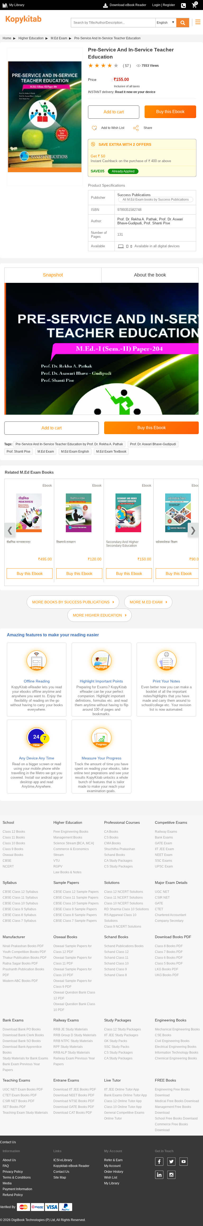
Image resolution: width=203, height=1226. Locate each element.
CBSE (7, 860)
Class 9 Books (13, 849)
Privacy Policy (13, 1172)
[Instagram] (171, 1175)
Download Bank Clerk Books (23, 1035)
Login (156, 5)
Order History (113, 1172)
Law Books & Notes (67, 872)
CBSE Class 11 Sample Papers (75, 897)
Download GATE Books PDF (73, 1107)
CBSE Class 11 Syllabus (20, 897)
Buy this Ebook (30, 573)
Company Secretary (169, 921)
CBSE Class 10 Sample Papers (76, 903)
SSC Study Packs (116, 1047)
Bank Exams (164, 837)
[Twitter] (171, 1162)
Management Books (67, 837)
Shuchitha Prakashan (119, 849)
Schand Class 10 (116, 963)
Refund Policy (13, 1195)
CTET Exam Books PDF (20, 1095)
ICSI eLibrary (62, 1160)
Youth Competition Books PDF (24, 952)
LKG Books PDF (166, 969)
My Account (112, 1166)
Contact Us (8, 1142)
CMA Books (112, 843)
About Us (9, 1160)
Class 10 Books (14, 843)
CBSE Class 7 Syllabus (19, 921)
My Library (111, 1183)
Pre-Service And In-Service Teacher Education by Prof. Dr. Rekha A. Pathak (69, 444)
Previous (9, 530)
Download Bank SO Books (22, 1041)
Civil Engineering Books (172, 1041)
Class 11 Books (14, 837)
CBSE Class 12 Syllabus (20, 892)
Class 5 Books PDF (169, 963)
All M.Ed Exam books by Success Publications (156, 199)
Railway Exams (166, 832)
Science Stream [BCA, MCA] (73, 843)
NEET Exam (163, 855)
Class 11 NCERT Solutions (123, 897)
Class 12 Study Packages (122, 1029)
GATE (159, 903)
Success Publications (134, 195)
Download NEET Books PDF (73, 1095)
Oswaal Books (13, 855)
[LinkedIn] (159, 1175)
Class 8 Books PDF (169, 946)
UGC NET (162, 892)
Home (7, 38)
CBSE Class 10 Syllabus (20, 903)
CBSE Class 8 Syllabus (19, 915)
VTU (56, 860)
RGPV (57, 866)
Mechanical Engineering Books (177, 1029)
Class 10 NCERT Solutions (123, 903)
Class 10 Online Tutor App (123, 1107)
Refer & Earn (113, 1160)
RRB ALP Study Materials (71, 1052)
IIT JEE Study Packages (121, 1035)
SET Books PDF (14, 1107)
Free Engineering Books (70, 832)
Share (148, 128)
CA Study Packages (118, 860)
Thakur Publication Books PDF (25, 958)
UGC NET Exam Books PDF (23, 1089)
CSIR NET (162, 897)
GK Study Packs (115, 1041)
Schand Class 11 (116, 958)
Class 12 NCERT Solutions (123, 892)
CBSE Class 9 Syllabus (19, 909)
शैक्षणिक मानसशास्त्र (18, 542)
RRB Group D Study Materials (74, 1035)
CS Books (111, 837)
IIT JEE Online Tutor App (121, 1089)
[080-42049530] (183, 5)
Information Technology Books (176, 1052)
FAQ (6, 1166)
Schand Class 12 (116, 952)
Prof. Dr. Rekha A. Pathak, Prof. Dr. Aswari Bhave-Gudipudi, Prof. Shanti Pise (150, 221)
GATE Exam (163, 843)
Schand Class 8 (115, 975)
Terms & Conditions (17, 1177)
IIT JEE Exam (164, 849)
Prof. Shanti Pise (18, 451)
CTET (159, 909)
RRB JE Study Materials (70, 1029)
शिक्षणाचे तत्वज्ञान (66, 542)
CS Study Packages (118, 866)
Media (7, 1183)
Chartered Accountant (170, 915)
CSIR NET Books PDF (18, 1101)
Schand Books (114, 855)
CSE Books (163, 1035)
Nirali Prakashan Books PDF (23, 946)
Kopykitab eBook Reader (71, 1166)
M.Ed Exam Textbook (111, 451)
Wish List (110, 1177)
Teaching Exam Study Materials (25, 1112)
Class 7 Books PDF (169, 952)
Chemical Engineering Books (176, 1058)
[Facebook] (159, 1162)
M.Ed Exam (59, 38)
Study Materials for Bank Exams (25, 1058)
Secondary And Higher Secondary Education (122, 543)
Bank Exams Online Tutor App (125, 1095)
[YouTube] (183, 1162)
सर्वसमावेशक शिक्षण (166, 542)
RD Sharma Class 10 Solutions (126, 909)
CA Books (111, 832)
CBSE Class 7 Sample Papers (75, 921)
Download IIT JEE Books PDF (74, 1089)
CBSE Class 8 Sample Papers (75, 915)
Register (169, 5)
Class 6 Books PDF (169, 958)
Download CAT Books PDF (72, 1112)
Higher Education (31, 38)
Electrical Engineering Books (175, 1047)
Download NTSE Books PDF (73, 1101)
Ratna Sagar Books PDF (20, 963)
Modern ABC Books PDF (20, 981)
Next (193, 530)
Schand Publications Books (124, 946)
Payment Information (17, 1189)
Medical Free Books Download (177, 1101)
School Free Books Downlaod (176, 1118)
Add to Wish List (112, 128)
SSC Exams (163, 860)
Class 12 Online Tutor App (123, 1101)
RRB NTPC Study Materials (73, 1041)
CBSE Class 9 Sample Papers (75, 909)
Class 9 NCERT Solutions (122, 926)
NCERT (8, 866)
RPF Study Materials (68, 1047)
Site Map (59, 1177)
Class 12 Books (14, 832)
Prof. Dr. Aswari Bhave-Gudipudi (153, 444)
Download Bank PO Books (22, 1029)
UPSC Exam (164, 866)
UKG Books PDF (167, 975)
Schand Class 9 (115, 969)
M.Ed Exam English (75, 451)
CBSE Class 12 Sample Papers (76, 892)
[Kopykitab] (22, 19)
